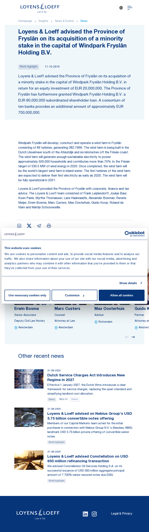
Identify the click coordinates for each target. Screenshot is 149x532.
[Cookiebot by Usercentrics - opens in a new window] (128, 234)
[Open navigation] (129, 7)
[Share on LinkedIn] (19, 225)
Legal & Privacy (121, 514)
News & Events (64, 21)
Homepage (25, 21)
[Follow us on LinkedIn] (85, 513)
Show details (128, 283)
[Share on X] (29, 225)
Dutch (74, 399)
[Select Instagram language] (94, 513)
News (84, 21)
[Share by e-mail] (39, 225)
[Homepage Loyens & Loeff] (40, 8)
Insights (43, 21)
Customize (72, 295)
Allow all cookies (121, 295)
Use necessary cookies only (27, 295)
